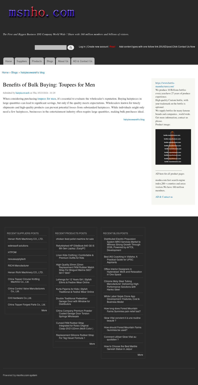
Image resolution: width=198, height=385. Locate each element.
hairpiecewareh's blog (32, 72)
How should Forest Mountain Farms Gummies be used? (122, 329)
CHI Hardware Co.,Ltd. (20, 297)
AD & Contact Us (82, 61)
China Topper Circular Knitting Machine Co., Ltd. (24, 280)
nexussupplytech (17, 258)
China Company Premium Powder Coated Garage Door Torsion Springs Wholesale (74, 313)
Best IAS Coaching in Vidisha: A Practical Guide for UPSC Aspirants (120, 259)
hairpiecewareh (22, 92)
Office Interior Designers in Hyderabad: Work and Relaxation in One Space (123, 271)
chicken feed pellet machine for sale (75, 238)
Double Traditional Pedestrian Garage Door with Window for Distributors (73, 301)
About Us (63, 61)
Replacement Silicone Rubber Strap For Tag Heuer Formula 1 (75, 336)
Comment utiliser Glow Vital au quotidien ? (120, 338)
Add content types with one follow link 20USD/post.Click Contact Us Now (157, 46)
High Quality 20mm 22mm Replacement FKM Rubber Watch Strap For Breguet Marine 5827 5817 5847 (75, 268)
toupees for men (47, 98)
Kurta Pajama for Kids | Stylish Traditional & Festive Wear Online (75, 290)
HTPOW (12, 252)
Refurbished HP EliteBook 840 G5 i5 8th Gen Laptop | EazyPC (75, 247)
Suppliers (22, 61)
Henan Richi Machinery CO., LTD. (25, 238)
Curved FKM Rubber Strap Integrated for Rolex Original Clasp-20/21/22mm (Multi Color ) (74, 325)
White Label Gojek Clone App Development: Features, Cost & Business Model (122, 298)
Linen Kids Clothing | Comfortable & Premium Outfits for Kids (75, 256)
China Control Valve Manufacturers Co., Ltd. (26, 290)
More (44, 310)
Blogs (50, 61)
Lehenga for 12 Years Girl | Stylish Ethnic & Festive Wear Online (74, 281)
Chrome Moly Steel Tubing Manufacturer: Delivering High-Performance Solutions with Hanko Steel (121, 285)
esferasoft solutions (18, 245)
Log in (82, 46)
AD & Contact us (164, 196)
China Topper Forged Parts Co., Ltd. (27, 304)
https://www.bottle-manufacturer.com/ (165, 84)
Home (8, 61)
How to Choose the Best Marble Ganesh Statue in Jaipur (120, 347)
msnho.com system (26, 375)
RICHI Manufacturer (18, 265)
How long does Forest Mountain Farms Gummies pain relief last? (122, 310)
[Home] (41, 13)
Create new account (98, 46)
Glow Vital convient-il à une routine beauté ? (122, 319)
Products (37, 61)
